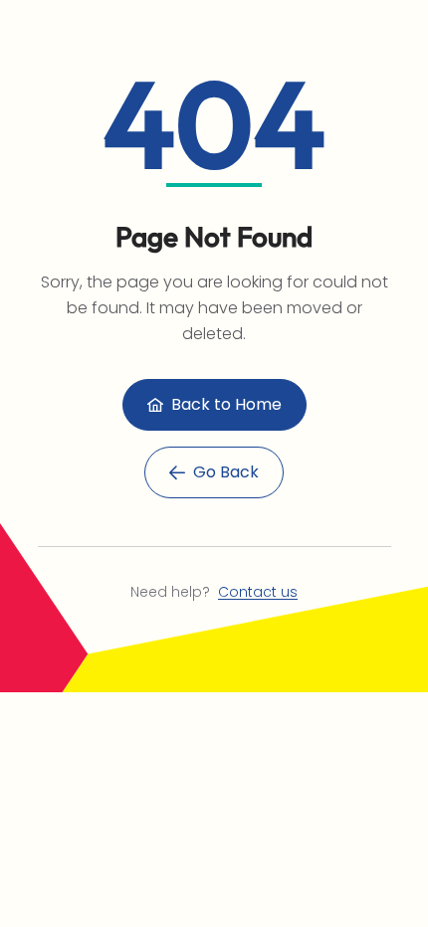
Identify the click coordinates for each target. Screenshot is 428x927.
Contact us (258, 592)
